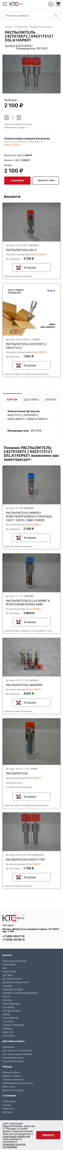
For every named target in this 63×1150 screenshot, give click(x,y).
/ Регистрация (16, 1090)
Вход (5, 1090)
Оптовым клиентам (13, 1079)
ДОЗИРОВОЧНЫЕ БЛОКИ (15, 982)
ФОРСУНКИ (8, 1036)
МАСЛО (6, 996)
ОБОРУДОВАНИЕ (11, 1003)
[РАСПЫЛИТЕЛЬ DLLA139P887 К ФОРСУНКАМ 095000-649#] (31, 573)
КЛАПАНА (7, 986)
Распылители (21, 27)
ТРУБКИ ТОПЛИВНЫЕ (13, 1025)
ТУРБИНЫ (7, 1028)
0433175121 (10, 142)
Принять (48, 1135)
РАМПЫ (6, 1014)
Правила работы (11, 1072)
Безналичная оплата (13, 1057)
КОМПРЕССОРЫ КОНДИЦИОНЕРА (20, 993)
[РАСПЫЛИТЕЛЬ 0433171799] (31, 832)
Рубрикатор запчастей (14, 961)
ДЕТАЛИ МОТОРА (11, 979)
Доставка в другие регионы (17, 1054)
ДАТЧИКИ (7, 975)
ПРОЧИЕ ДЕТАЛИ (11, 1011)
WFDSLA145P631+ (12, 145)
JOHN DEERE (9, 964)
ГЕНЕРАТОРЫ (9, 971)
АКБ (4, 968)
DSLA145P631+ (35, 142)
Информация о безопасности (17, 1083)
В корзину (17, 180)
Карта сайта (8, 1086)
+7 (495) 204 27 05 (50, 4)
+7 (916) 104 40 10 (13, 939)
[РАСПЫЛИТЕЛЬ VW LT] (31, 222)
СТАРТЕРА (7, 1021)
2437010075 (22, 142)
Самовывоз (8, 1047)
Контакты (7, 1112)
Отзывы (6, 1105)
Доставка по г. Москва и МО (17, 1050)
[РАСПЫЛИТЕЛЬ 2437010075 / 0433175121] (31, 309)
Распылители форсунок (41, 27)
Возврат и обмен (11, 1076)
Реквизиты (8, 1108)
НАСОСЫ (7, 1000)
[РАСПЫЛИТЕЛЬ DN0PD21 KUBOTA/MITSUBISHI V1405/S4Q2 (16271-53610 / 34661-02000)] (31, 485)
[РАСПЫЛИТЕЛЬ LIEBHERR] (31, 657)
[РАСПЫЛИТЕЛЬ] (31, 741)
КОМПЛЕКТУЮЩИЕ (12, 989)
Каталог (9, 27)
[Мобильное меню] (4, 4)
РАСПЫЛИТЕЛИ (10, 1018)
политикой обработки (16, 1136)
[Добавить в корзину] (18, 267)
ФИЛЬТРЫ (7, 1032)
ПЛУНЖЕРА (8, 1007)
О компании (8, 1101)
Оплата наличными (12, 1061)
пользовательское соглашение (14, 1145)
